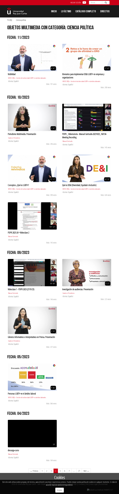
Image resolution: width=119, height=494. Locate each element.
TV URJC (9, 20)
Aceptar (59, 490)
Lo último (66, 11)
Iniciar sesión (75, 2)
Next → (86, 470)
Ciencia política (21, 20)
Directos (105, 11)
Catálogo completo (85, 11)
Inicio (54, 11)
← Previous (34, 470)
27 (79, 470)
